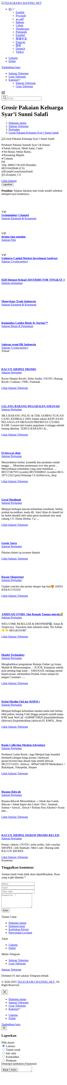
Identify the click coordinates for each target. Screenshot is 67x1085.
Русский (21, 15)
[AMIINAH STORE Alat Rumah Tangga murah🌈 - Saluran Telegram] (8, 610)
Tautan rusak (12, 1049)
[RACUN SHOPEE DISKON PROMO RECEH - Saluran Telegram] (8, 832)
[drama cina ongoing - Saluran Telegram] (14, 233)
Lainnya (10, 1046)
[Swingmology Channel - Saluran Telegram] (14, 211)
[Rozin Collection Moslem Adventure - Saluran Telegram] (8, 741)
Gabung (13, 57)
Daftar (12, 61)
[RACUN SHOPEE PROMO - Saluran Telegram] (8, 366)
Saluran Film (8, 239)
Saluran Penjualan (11, 372)
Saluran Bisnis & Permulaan (17, 326)
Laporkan (7, 184)
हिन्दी (18, 45)
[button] (3, 93)
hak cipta (10, 1053)
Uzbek (19, 25)
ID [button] (10, 9)
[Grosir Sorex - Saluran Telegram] (8, 539)
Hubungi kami (17, 926)
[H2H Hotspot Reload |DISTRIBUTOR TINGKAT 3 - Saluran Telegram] (8, 276)
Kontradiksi (12, 1056)
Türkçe (20, 51)
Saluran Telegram (18, 73)
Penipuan (10, 1060)
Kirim (5, 910)
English (20, 12)
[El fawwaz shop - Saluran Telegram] (8, 449)
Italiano (20, 22)
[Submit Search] (4, 97)
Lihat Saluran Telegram (14, 387)
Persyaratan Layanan (20, 932)
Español (20, 35)
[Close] (4, 992)
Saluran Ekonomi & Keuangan (18, 218)
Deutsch (20, 48)
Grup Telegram (17, 76)
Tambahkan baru (10, 67)
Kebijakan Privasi (19, 929)
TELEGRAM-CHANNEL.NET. (36, 981)
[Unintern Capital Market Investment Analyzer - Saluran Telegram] (14, 255)
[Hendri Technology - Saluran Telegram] (8, 651)
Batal (5, 1069)
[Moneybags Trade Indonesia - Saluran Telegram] (8, 298)
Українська (22, 28)
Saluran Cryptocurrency (14, 261)
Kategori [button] (13, 79)
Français (20, 42)
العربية (20, 18)
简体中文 (21, 38)
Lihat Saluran (9, 180)
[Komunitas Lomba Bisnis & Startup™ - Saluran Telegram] (8, 319)
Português (21, 31)
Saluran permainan (12, 283)
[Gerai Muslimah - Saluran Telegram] (8, 496)
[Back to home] (21, 2)
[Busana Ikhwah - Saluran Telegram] (8, 788)
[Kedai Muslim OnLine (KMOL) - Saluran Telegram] (8, 698)
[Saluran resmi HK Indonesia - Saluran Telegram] (8, 341)
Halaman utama (17, 922)
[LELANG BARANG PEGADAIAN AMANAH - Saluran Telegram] (8, 403)
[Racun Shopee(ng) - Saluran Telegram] (8, 573)
